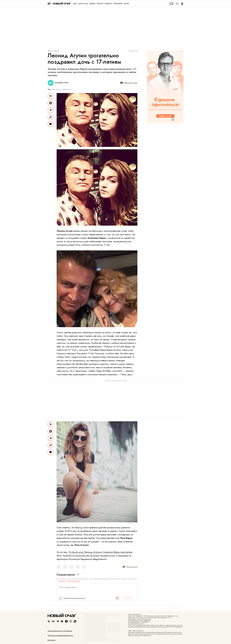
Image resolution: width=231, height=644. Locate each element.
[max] (75, 621)
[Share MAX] (50, 103)
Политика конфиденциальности (60, 635)
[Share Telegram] (50, 110)
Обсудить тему (130, 82)
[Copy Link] (50, 117)
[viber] (70, 621)
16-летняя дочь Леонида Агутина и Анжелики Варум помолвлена (100, 552)
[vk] (53, 621)
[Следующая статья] (115, 605)
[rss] (49, 621)
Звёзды (50, 51)
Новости (56, 51)
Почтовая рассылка (171, 3)
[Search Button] (177, 3)
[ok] (66, 621)
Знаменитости (66, 89)
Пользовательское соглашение (60, 631)
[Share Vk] (50, 96)
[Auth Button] (182, 3)
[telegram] (57, 621)
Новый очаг (62, 3)
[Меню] (49, 3)
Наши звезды (56, 89)
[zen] (62, 621)
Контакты (52, 640)
